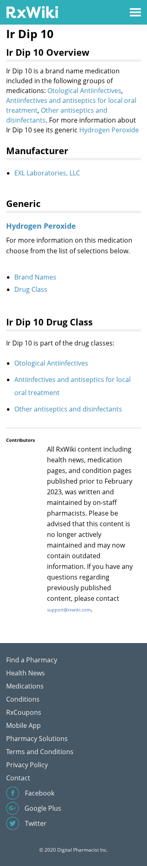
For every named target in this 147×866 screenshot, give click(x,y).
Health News (25, 672)
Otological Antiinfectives (84, 90)
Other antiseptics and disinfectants (68, 409)
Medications (25, 686)
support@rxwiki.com (69, 610)
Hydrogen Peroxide (109, 129)
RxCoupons (23, 712)
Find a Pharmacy (31, 659)
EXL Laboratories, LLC (47, 172)
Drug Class (30, 289)
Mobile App (23, 725)
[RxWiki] (32, 11)
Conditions (23, 699)
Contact (18, 777)
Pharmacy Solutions (37, 738)
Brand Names (35, 277)
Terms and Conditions (40, 751)
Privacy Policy (27, 764)
